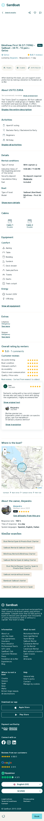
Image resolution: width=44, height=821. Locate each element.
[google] (6, 762)
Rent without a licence (33, 651)
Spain (3, 683)
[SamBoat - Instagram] (9, 742)
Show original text (30, 96)
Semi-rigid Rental (30, 636)
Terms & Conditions (9, 801)
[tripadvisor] (8, 773)
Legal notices (6, 799)
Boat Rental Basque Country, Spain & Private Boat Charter (22, 567)
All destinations (8, 694)
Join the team (7, 636)
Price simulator (7, 644)
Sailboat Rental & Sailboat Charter (18, 547)
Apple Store (24, 707)
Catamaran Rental (30, 644)
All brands (27, 659)
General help (28, 676)
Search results (10, 12)
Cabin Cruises (29, 654)
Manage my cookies (31, 684)
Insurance (5, 641)
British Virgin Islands (9, 691)
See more (6, 326)
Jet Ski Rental (29, 646)
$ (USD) (21, 790)
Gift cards (5, 649)
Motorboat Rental (31, 634)
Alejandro (14, 58)
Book (36, 816)
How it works (29, 679)
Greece (4, 681)
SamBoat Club (7, 651)
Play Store (24, 714)
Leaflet (39, 488)
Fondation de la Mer (9, 659)
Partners (26, 801)
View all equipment (11, 306)
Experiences (6, 661)
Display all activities (12, 144)
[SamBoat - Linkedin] (14, 742)
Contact (27, 681)
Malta (3, 688)
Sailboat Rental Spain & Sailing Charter (20, 560)
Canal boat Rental (30, 649)
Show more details (11, 202)
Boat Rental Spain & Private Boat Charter (21, 541)
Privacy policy (28, 799)
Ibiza (3, 686)
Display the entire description (17, 109)
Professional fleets (9, 646)
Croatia (4, 678)
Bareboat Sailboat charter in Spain (18, 587)
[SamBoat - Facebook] (3, 742)
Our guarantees (8, 639)
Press (3, 656)
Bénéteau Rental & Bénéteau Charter (19, 554)
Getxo (6, 55)
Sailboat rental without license (17, 574)
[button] (5, 449)
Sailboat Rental (29, 641)
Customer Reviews (9, 654)
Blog (3, 664)
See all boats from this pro (26, 515)
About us (5, 634)
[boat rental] (10, 5)
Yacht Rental (28, 639)
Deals (25, 656)
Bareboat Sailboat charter (15, 580)
